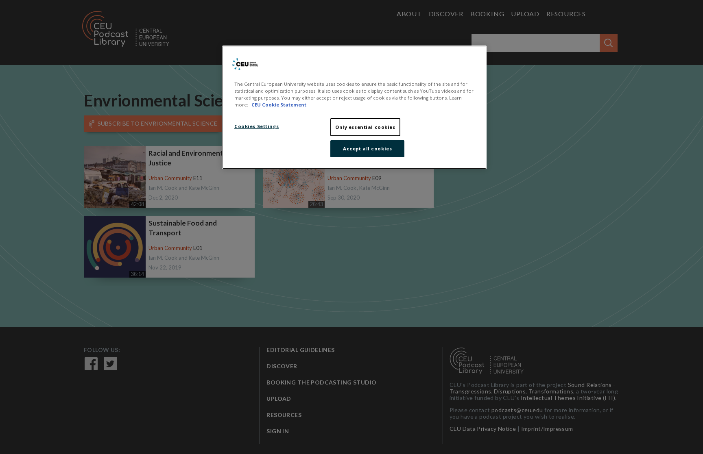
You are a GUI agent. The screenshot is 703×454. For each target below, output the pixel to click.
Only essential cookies (365, 127)
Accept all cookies (367, 149)
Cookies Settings (256, 126)
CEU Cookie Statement (278, 105)
